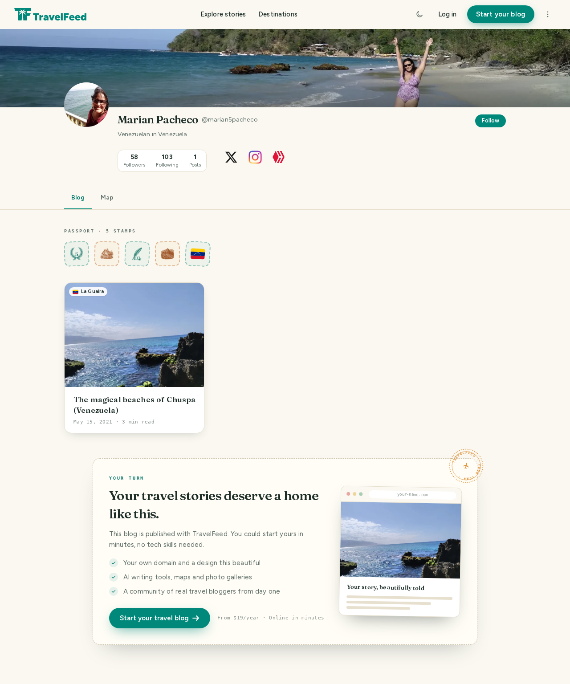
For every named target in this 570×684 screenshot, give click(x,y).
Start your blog (500, 14)
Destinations (277, 14)
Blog (78, 197)
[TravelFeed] (50, 14)
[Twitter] (231, 156)
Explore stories (223, 14)
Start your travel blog (154, 618)
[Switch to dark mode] (419, 14)
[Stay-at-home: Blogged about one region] (107, 253)
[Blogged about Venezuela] (198, 253)
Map (107, 197)
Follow (490, 120)
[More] (548, 14)
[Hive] (278, 156)
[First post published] (137, 254)
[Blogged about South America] (167, 253)
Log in (447, 14)
